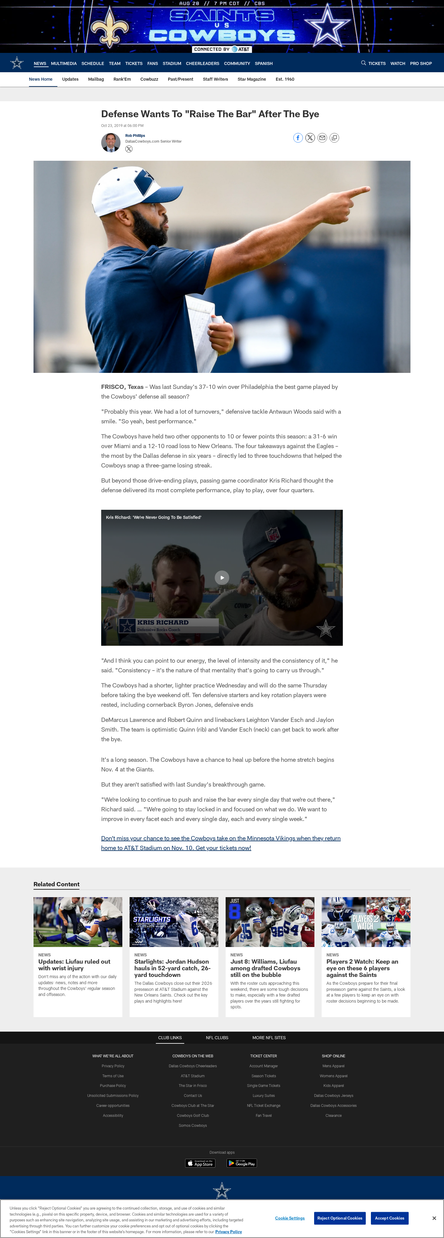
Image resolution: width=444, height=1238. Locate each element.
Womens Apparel (334, 1076)
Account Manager (263, 1066)
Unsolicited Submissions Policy (113, 1095)
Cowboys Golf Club (193, 1115)
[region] (222, 1218)
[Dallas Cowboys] (222, 1191)
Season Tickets (264, 1076)
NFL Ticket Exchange (263, 1105)
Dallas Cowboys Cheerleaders (193, 1066)
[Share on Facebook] (298, 141)
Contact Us (193, 1095)
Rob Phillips (135, 135)
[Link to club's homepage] (17, 62)
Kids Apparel (333, 1085)
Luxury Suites (264, 1095)
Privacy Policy (113, 1066)
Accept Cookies (389, 1218)
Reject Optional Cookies (339, 1218)
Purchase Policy (113, 1085)
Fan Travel (264, 1115)
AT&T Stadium (193, 1076)
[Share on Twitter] (310, 141)
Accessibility (113, 1115)
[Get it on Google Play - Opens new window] (242, 1166)
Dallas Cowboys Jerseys (333, 1095)
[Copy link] (334, 138)
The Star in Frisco (193, 1085)
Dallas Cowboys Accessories (333, 1105)
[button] (222, 578)
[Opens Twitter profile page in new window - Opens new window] (129, 149)
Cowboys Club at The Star (193, 1105)
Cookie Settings (290, 1218)
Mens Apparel (334, 1066)
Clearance (334, 1115)
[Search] (363, 63)
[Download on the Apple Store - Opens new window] (200, 1164)
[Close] (434, 1218)
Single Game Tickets (263, 1085)
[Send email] (322, 141)
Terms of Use (113, 1076)
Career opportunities (113, 1105)
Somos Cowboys (193, 1125)
